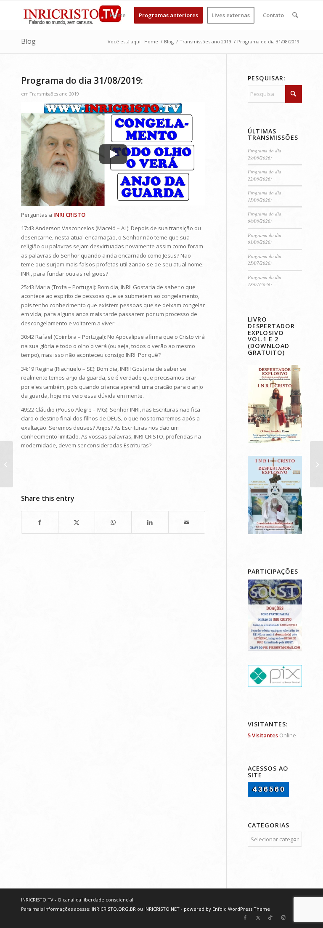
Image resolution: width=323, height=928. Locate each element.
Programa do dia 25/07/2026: (264, 259)
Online (272, 735)
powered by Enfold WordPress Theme (227, 909)
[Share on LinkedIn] (150, 522)
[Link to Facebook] (245, 917)
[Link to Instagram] (283, 917)
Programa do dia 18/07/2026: (264, 280)
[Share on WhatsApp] (113, 522)
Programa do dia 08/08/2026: (264, 217)
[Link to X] (258, 917)
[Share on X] (76, 522)
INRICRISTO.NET (162, 909)
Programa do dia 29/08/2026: (264, 154)
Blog (28, 41)
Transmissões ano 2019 (54, 94)
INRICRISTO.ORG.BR (114, 909)
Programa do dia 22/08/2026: (264, 175)
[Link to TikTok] (270, 917)
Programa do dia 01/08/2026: (264, 238)
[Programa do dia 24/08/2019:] (6, 464)
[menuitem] (118, 15)
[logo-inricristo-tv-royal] (72, 15)
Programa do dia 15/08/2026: (264, 196)
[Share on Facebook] (39, 522)
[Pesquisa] (295, 15)
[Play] (113, 154)
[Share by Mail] (187, 522)
